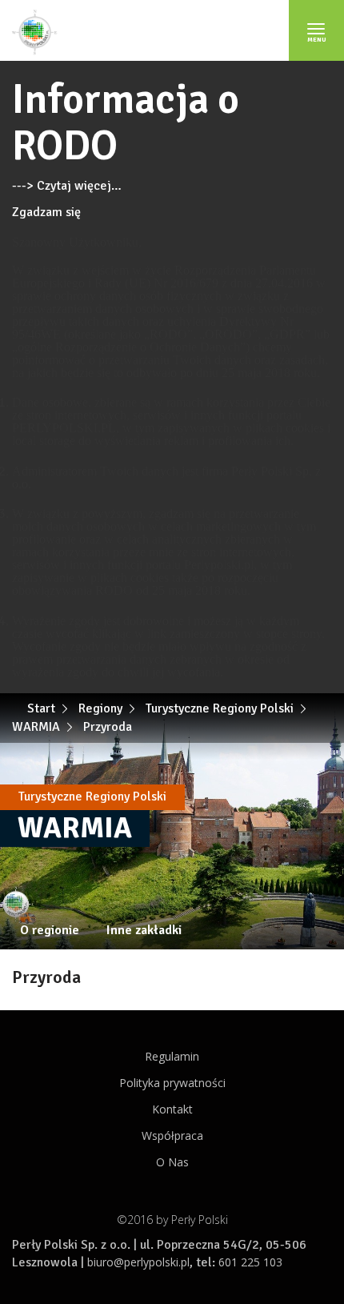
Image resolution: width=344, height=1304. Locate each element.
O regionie (49, 930)
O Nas (172, 1162)
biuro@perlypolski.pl (138, 1262)
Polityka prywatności (172, 1082)
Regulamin (172, 1056)
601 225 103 (250, 1262)
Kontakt (172, 1109)
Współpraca (172, 1135)
